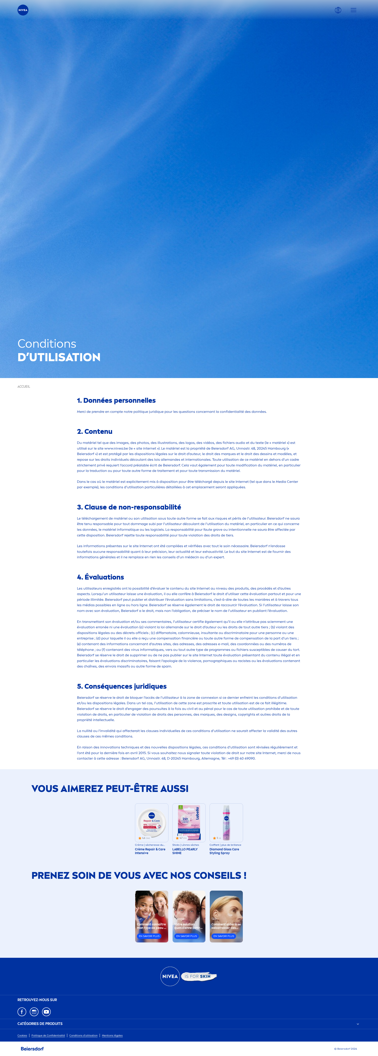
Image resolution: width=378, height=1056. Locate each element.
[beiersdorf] (32, 1049)
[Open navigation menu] (353, 10)
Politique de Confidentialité (48, 1035)
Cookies (22, 1035)
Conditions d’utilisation (83, 1035)
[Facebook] (22, 1011)
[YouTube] (46, 1011)
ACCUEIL (24, 387)
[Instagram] (34, 1011)
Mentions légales (112, 1035)
